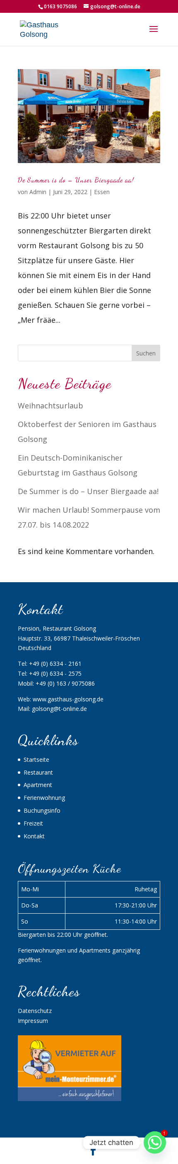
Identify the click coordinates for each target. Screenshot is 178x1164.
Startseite (36, 759)
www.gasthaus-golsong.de (68, 699)
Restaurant (38, 772)
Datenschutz (35, 1011)
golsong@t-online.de (59, 709)
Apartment (38, 785)
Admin (37, 192)
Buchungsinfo (42, 810)
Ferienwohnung (44, 798)
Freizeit (33, 823)
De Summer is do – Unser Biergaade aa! (76, 180)
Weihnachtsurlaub (50, 405)
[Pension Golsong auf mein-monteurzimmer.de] (69, 1099)
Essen (102, 192)
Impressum (33, 1021)
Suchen (146, 353)
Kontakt (34, 836)
